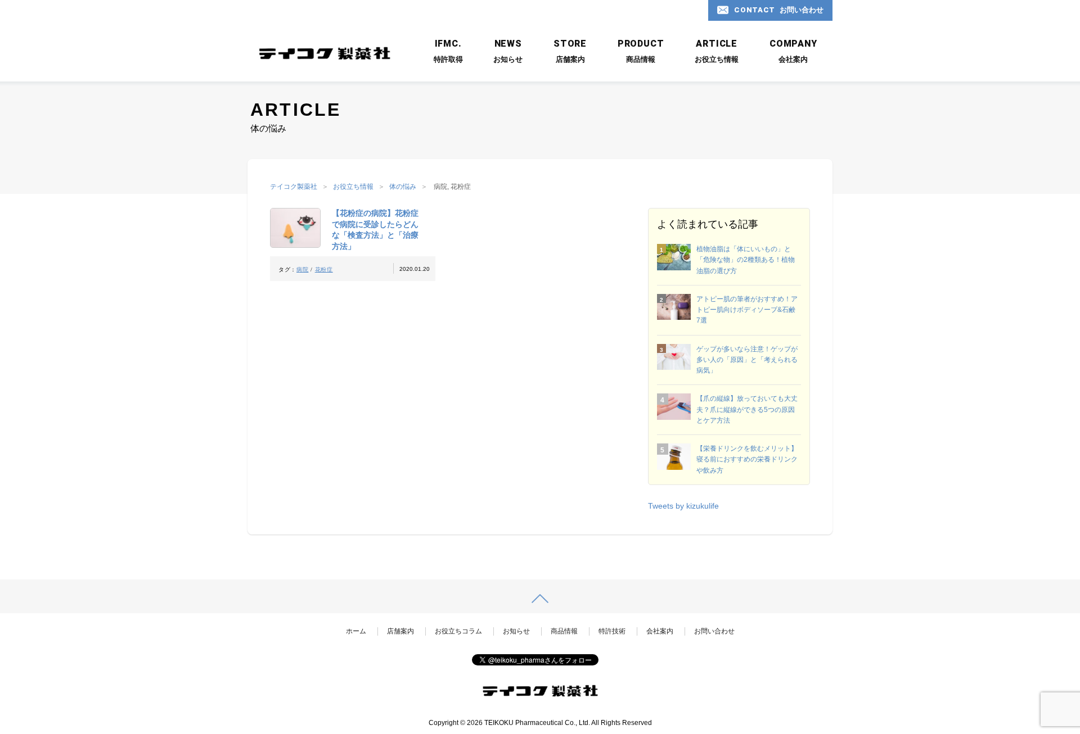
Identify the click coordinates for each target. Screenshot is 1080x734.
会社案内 (659, 631)
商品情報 (564, 631)
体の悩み (402, 187)
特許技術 (612, 631)
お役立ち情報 (353, 187)
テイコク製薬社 (293, 187)
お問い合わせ (714, 631)
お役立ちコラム (458, 631)
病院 (302, 269)
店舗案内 (400, 631)
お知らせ (516, 631)
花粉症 (324, 269)
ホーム (356, 631)
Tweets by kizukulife (683, 505)
